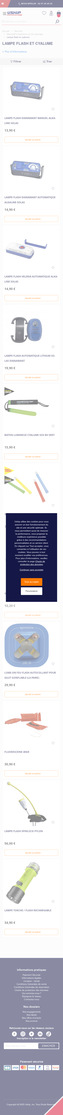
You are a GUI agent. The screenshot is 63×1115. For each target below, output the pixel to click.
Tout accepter (31, 582)
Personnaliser (32, 591)
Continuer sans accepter (31, 570)
